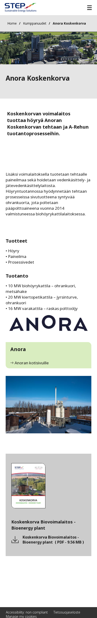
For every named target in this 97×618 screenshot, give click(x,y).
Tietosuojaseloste (66, 612)
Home (12, 23)
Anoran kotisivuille (32, 363)
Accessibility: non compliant (27, 612)
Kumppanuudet (34, 23)
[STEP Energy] (20, 7)
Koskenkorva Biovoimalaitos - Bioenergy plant (53, 540)
